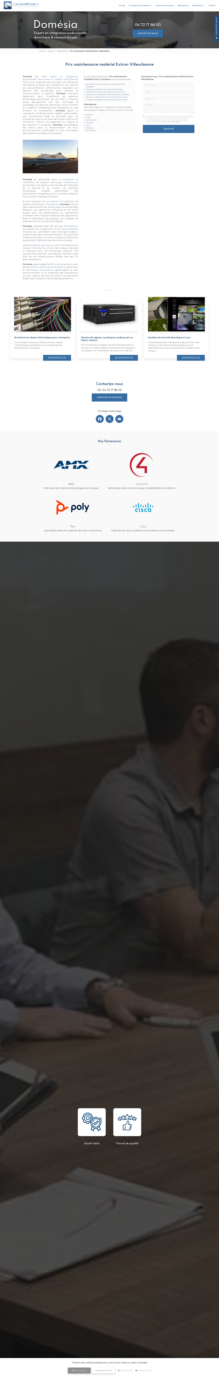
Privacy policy (144, 1370)
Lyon (88, 125)
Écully (88, 117)
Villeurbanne (62, 51)
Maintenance (183, 6)
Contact (211, 6)
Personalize (126, 1370)
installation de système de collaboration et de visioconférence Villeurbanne (50, 229)
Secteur (51, 51)
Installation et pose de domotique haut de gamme (105, 92)
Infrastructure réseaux (165, 6)
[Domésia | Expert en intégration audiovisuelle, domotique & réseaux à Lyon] (21, 5)
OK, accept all (80, 1370)
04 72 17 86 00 (148, 24)
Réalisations (197, 6)
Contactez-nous (148, 33)
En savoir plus (57, 358)
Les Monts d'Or (91, 120)
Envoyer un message (109, 397)
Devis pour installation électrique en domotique (104, 89)
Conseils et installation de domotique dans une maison (107, 100)
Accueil (122, 6)
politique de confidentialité (170, 122)
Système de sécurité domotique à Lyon (169, 337)
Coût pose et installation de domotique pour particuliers (108, 94)
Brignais (89, 115)
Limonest (89, 123)
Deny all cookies (104, 1370)
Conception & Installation (139, 6)
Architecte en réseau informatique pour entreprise (42, 337)
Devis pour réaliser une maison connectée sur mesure (107, 97)
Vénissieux (90, 128)
